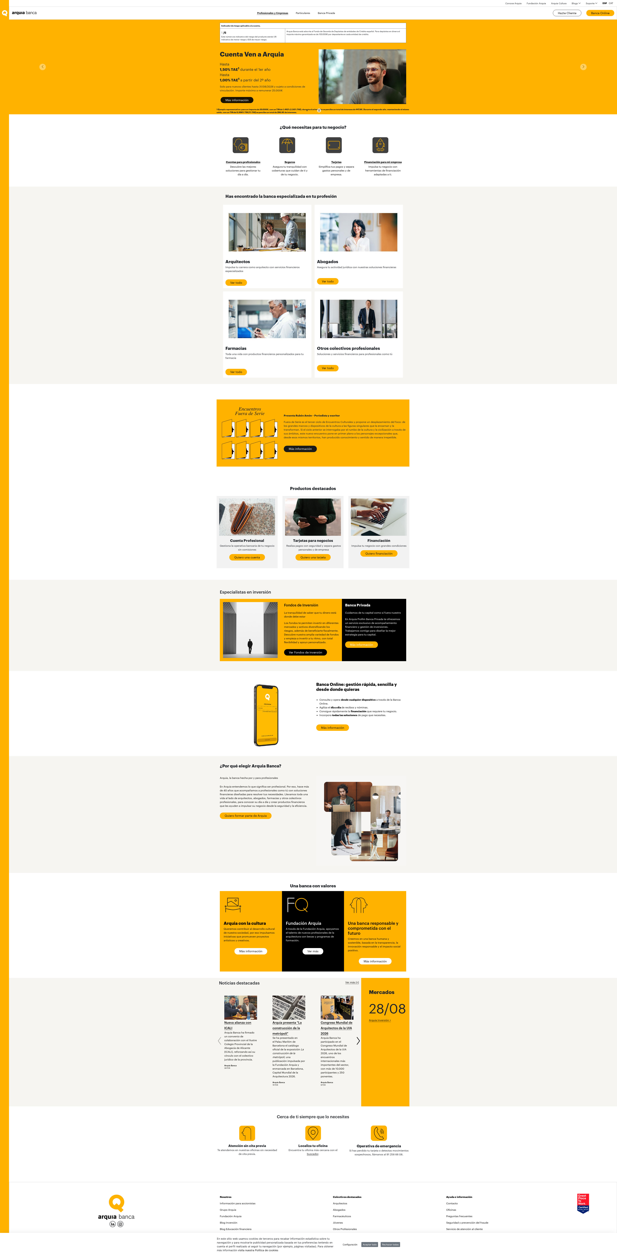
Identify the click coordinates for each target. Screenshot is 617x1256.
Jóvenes (338, 1222)
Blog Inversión (228, 1222)
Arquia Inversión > (380, 1020)
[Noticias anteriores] (219, 1040)
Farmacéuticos (342, 1216)
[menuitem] (513, 3)
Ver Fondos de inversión (305, 652)
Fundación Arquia (230, 1216)
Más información (237, 100)
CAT (611, 3)
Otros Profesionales (345, 1228)
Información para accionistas (237, 1203)
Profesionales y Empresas (272, 12)
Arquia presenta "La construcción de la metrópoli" (287, 1028)
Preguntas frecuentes (459, 1216)
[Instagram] (120, 1223)
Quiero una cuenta (247, 557)
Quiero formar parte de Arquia (246, 815)
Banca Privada (326, 12)
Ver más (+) (352, 982)
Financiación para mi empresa (383, 161)
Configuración (350, 1244)
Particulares (303, 12)
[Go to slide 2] (312, 111)
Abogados (339, 1209)
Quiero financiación (379, 553)
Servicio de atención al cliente (464, 1228)
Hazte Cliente (567, 13)
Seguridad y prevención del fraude (467, 1222)
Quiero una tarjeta (313, 557)
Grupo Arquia (228, 1209)
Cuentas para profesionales (243, 161)
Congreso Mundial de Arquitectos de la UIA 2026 (336, 1028)
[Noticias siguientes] (358, 1040)
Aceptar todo (370, 1244)
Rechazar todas (390, 1244)
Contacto (452, 1203)
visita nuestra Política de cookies (258, 1250)
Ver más (312, 951)
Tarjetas (336, 161)
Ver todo (236, 282)
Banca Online (600, 13)
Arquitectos (340, 1203)
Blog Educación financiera (235, 1228)
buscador (312, 1153)
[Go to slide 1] (307, 111)
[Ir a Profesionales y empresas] (25, 12)
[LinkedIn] (113, 1223)
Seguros (290, 161)
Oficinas (451, 1209)
